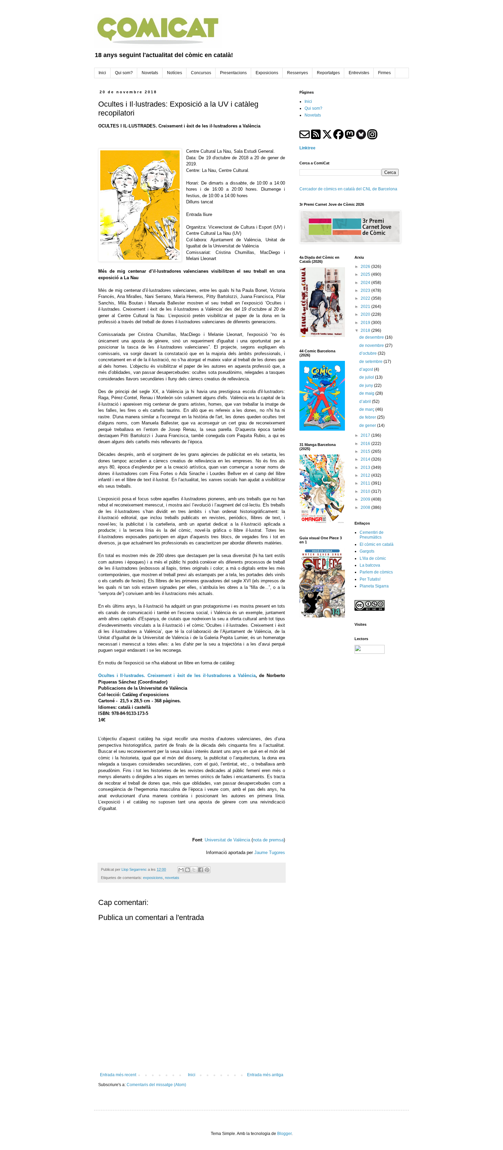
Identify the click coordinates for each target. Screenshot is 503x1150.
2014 (366, 459)
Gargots (367, 551)
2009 (366, 499)
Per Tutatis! (370, 579)
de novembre (372, 345)
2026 (366, 266)
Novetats (313, 115)
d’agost (366, 369)
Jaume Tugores (269, 852)
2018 (366, 330)
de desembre (372, 337)
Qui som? (313, 108)
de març (367, 409)
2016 (366, 443)
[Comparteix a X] (194, 869)
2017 (366, 435)
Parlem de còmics (376, 572)
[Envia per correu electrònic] (181, 869)
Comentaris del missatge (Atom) (156, 1084)
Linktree (307, 148)
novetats (172, 878)
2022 (366, 298)
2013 (366, 467)
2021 (366, 306)
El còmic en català (377, 544)
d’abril (365, 401)
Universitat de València (227, 839)
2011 (366, 483)
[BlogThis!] (187, 869)
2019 (366, 322)
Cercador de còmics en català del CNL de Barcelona (348, 189)
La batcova (370, 565)
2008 (366, 507)
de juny (366, 385)
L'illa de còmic (373, 558)
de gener (368, 425)
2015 (366, 451)
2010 (366, 491)
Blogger (284, 1133)
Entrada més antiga (265, 1074)
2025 (366, 274)
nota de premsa (268, 839)
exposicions (153, 878)
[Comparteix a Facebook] (200, 869)
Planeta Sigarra (374, 586)
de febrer (368, 417)
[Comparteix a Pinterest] (207, 869)
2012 (366, 475)
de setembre (371, 361)
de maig (367, 393)
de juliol (367, 377)
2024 (366, 282)
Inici (191, 1074)
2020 (366, 314)
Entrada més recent (118, 1074)
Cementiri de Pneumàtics (372, 535)
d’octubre (368, 353)
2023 (366, 290)
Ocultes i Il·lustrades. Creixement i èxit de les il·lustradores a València (177, 675)
